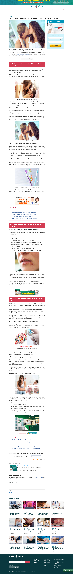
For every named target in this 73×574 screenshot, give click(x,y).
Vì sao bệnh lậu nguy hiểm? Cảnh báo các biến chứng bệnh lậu (24, 214)
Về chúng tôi (51, 9)
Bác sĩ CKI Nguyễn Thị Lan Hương (59, 563)
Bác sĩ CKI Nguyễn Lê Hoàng (58, 566)
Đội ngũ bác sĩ (47, 560)
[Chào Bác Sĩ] (36, 2)
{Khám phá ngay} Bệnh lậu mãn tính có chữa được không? (23, 446)
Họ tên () (55, 35)
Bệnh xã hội (36, 9)
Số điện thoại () (55, 39)
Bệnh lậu (11, 16)
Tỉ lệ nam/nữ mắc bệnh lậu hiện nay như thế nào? (22, 210)
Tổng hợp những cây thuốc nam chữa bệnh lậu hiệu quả (23, 216)
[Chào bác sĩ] (36, 6)
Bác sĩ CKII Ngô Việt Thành (23, 466)
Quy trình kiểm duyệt (48, 564)
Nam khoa (29, 9)
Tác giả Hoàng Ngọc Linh (58, 567)
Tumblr (10, 478)
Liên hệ (45, 565)
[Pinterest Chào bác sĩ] (12, 567)
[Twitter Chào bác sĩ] (15, 567)
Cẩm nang (36, 564)
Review (43, 9)
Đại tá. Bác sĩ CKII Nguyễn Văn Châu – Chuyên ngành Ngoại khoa (59, 560)
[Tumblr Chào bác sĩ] (17, 567)
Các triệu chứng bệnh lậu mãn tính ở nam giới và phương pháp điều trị (26, 448)
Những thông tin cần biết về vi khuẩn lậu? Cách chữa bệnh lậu (24, 218)
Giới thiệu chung (47, 559)
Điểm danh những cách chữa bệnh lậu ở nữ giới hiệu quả (23, 442)
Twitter (41, 477)
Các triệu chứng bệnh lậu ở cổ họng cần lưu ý (21, 444)
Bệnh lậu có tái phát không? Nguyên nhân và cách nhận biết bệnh (25, 439)
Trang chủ (21, 9)
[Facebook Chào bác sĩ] (10, 567)
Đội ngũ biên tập (47, 562)
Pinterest (38, 477)
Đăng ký (28, 562)
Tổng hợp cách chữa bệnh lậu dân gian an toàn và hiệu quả (24, 212)
